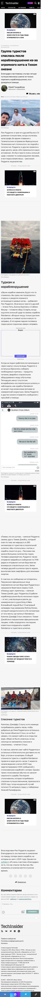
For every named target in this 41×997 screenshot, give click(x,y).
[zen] (15, 931)
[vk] (6, 931)
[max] (19, 931)
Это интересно (5, 45)
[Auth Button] (39, 3)
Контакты (4, 943)
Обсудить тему (34, 94)
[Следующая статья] (20, 918)
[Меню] (2, 3)
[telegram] (10, 931)
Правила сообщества (8, 939)
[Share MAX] (15, 994)
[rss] (2, 931)
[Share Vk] (5, 994)
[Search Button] (35, 3)
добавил (5, 862)
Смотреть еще (20, 356)
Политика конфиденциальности (12, 941)
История (13, 97)
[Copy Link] (36, 994)
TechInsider (12, 3)
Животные (19, 97)
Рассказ (25, 97)
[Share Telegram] (25, 994)
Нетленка (7, 97)
